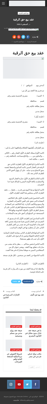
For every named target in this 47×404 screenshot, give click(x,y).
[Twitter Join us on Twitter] (27, 384)
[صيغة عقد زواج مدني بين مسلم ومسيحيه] (14, 322)
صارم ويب (16, 400)
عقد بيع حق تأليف (37, 294)
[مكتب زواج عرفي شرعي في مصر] (33, 345)
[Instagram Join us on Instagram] (11, 384)
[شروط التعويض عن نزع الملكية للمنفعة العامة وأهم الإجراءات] (14, 345)
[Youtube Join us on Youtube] (19, 384)
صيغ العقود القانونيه (24, 13)
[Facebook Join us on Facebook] (36, 384)
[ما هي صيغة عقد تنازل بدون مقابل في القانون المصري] (33, 322)
